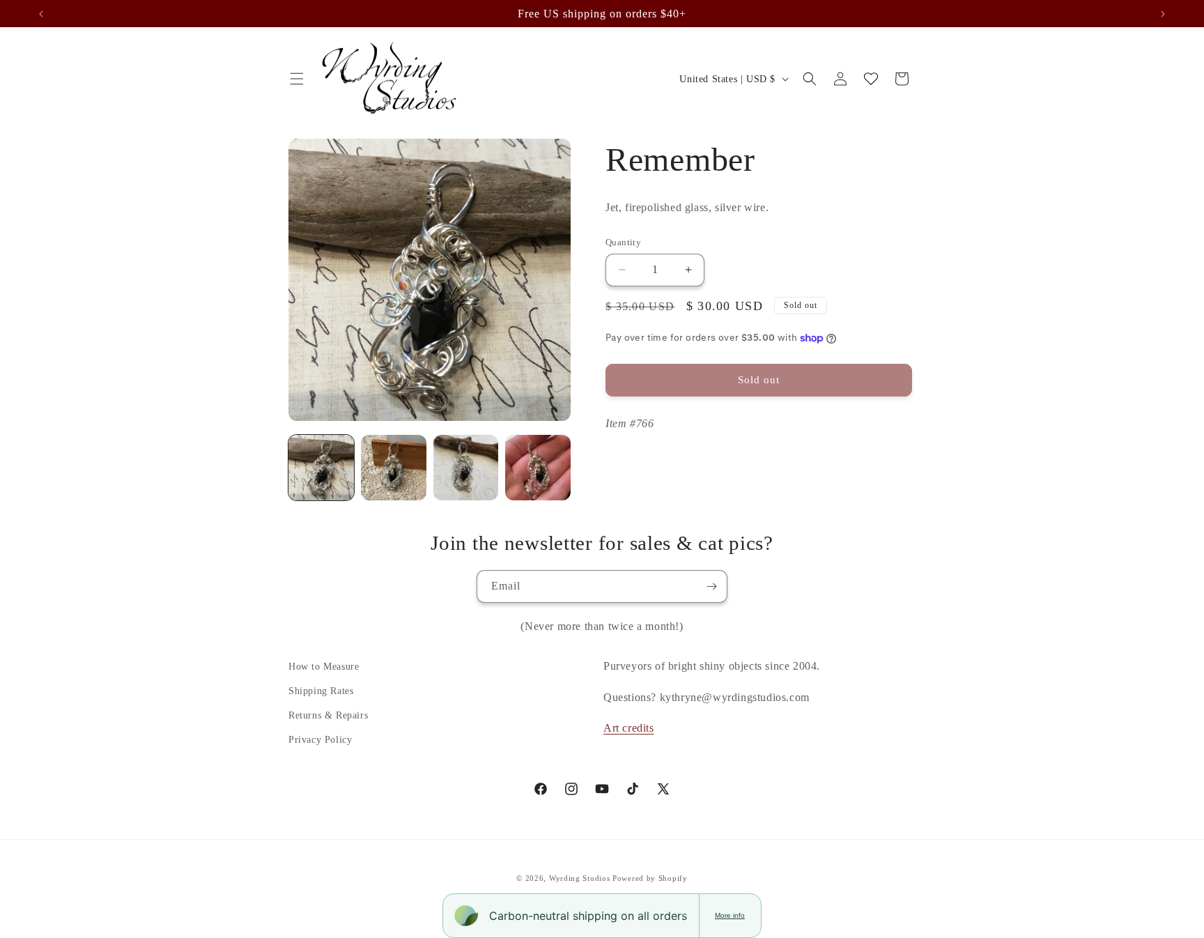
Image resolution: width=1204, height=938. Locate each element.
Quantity (623, 242)
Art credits (628, 728)
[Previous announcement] (41, 14)
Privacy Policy (320, 740)
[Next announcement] (1163, 14)
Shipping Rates (320, 691)
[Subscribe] (711, 586)
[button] (296, 78)
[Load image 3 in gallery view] (466, 467)
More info (730, 915)
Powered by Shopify (650, 878)
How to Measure (323, 666)
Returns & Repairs (328, 715)
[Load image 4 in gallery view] (538, 467)
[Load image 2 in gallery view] (393, 467)
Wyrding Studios (579, 878)
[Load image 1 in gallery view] (321, 467)
